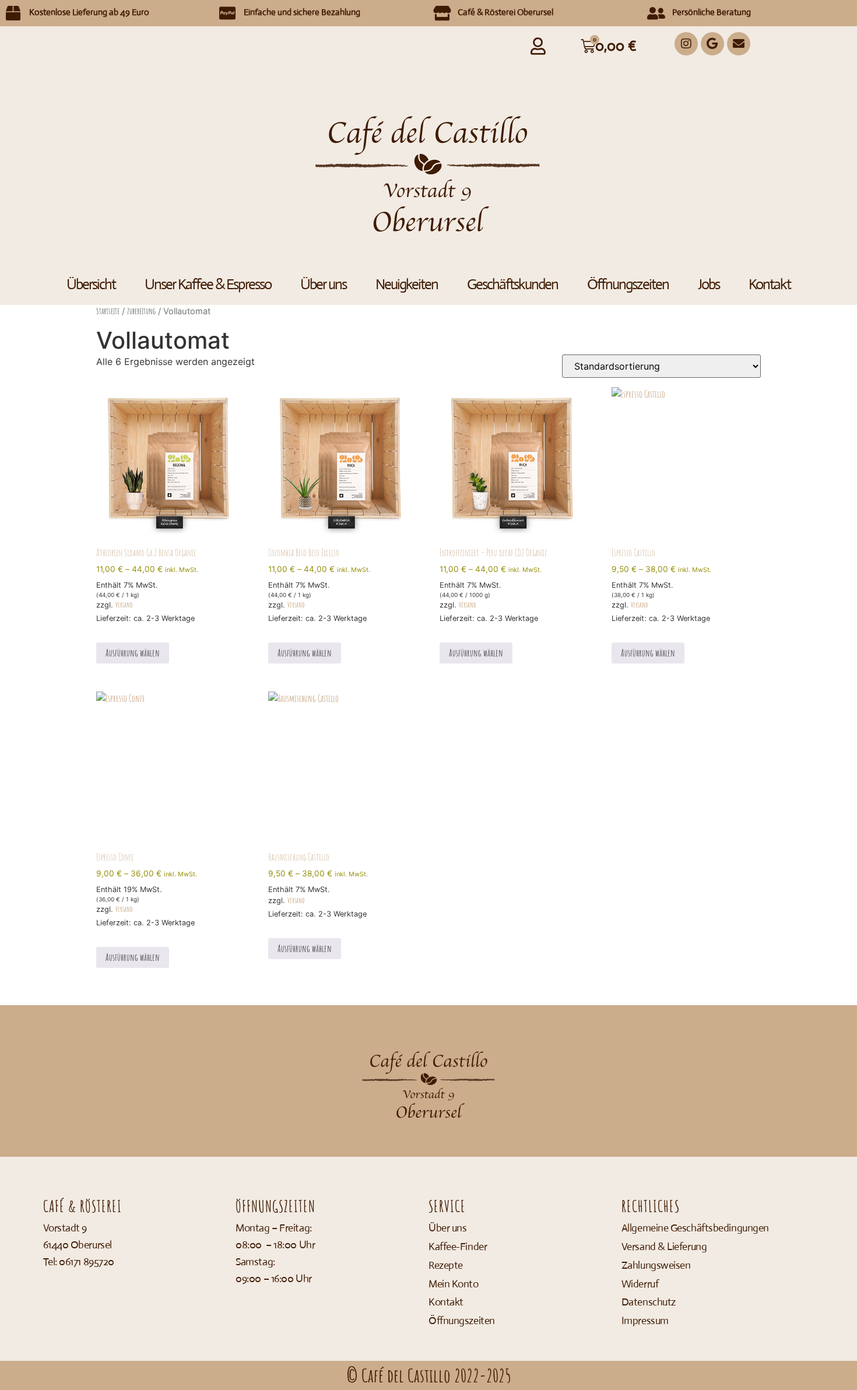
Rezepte (445, 1265)
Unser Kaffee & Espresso (208, 284)
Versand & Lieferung (664, 1246)
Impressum (645, 1320)
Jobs (708, 284)
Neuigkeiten (406, 284)
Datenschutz (648, 1302)
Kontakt (770, 284)
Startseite (108, 311)
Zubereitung (141, 311)
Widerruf (639, 1283)
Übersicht (90, 284)
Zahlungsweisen (656, 1265)
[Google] (712, 43)
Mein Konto (453, 1283)
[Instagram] (686, 43)
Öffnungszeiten (628, 284)
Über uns (323, 284)
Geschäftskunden (512, 284)
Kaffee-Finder (457, 1246)
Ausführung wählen (133, 653)
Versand (123, 604)
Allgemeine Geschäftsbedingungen (695, 1227)
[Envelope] (738, 43)
